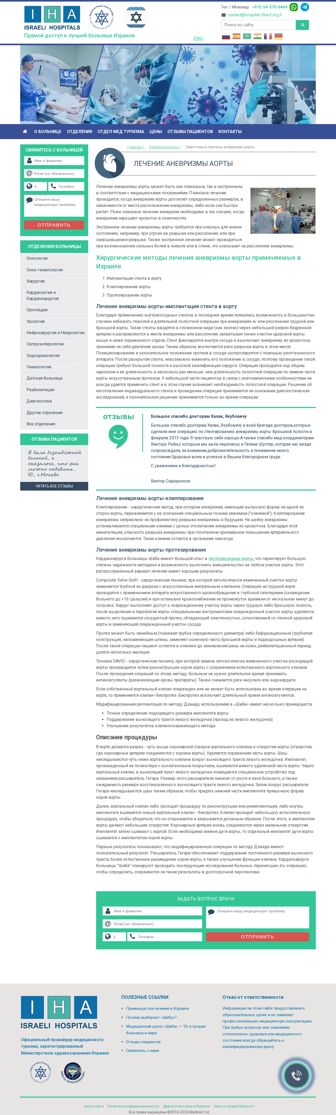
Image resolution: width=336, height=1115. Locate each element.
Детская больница (44, 378)
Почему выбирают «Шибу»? (151, 1017)
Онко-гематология (45, 269)
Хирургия (36, 281)
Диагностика (39, 401)
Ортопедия (37, 309)
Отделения (79, 131)
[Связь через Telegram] (304, 7)
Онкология (37, 258)
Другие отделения (44, 412)
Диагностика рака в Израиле (186, 1106)
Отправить (257, 936)
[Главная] (26, 131)
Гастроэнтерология (45, 344)
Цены (156, 131)
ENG (198, 38)
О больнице (47, 131)
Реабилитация (40, 389)
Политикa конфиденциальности (133, 1106)
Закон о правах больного (234, 1106)
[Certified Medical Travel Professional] (73, 1073)
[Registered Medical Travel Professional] (40, 1074)
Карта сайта (94, 1106)
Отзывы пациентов (190, 131)
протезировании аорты (230, 558)
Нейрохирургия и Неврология (56, 332)
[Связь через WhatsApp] (294, 7)
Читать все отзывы (54, 486)
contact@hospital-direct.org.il (254, 15)
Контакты (230, 131)
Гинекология (39, 366)
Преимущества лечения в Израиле (157, 1008)
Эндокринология (43, 355)
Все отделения (41, 423)
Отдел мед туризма (121, 131)
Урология (36, 321)
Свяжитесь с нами (142, 1050)
